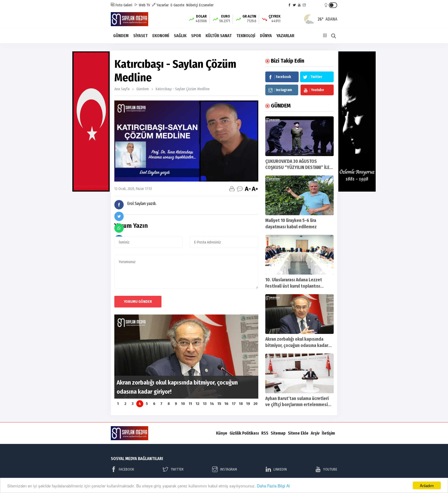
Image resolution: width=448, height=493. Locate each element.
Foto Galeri (123, 5)
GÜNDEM (121, 35)
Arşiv (315, 433)
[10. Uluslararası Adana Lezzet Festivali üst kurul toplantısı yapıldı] (299, 255)
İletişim (328, 433)
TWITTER (177, 469)
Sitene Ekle (298, 433)
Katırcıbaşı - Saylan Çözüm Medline (183, 89)
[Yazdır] (231, 188)
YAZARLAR (285, 35)
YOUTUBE (330, 469)
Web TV (144, 5)
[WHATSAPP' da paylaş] (119, 228)
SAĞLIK (180, 35)
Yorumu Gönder (138, 301)
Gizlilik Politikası (244, 433)
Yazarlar (162, 5)
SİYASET (140, 35)
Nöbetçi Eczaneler (200, 5)
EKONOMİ (160, 35)
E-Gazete (177, 5)
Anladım (427, 485)
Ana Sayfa (122, 89)
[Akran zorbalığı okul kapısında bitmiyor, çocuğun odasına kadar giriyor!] (299, 314)
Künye (221, 433)
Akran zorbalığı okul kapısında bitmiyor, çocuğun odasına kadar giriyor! (296, 345)
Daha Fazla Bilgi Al (273, 486)
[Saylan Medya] (129, 19)
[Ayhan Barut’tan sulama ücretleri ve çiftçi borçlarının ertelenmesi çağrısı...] (299, 373)
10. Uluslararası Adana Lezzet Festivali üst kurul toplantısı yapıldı (293, 286)
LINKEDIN (280, 469)
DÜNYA (266, 35)
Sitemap (278, 433)
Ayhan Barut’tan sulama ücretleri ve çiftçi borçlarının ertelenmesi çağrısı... (297, 405)
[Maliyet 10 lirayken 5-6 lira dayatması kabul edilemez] (299, 195)
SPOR (196, 35)
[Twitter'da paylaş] (119, 216)
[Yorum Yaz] (239, 188)
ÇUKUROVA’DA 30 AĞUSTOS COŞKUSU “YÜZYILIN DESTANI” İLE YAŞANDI (297, 168)
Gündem (142, 89)
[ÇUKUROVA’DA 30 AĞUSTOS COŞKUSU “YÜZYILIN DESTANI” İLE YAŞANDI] (299, 136)
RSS (264, 433)
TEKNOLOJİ (245, 35)
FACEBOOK (126, 469)
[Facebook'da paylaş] (119, 204)
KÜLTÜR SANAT (219, 35)
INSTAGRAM (228, 469)
